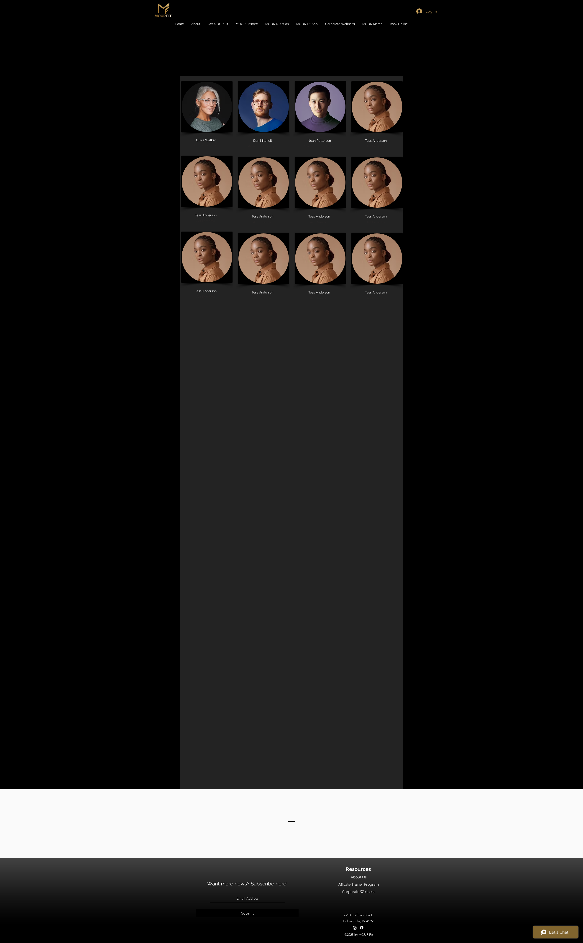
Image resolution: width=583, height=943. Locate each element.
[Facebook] (361, 927)
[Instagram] (355, 927)
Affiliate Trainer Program (358, 884)
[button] (196, 24)
